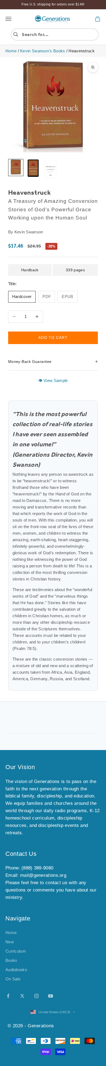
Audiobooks (16, 969)
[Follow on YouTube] (50, 996)
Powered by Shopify (76, 1025)
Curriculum (15, 951)
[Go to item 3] (50, 169)
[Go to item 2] (33, 168)
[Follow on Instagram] (36, 996)
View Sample (55, 380)
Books (11, 960)
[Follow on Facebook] (8, 996)
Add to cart (52, 337)
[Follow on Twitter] (22, 996)
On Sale (12, 979)
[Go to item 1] (15, 167)
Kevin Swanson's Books (42, 51)
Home (11, 51)
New (9, 941)
